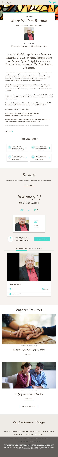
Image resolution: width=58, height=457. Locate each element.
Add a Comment (16, 294)
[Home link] (6, 2)
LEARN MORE (29, 354)
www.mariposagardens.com (12, 115)
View (36, 225)
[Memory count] (21, 209)
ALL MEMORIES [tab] (21, 248)
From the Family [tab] (35, 248)
